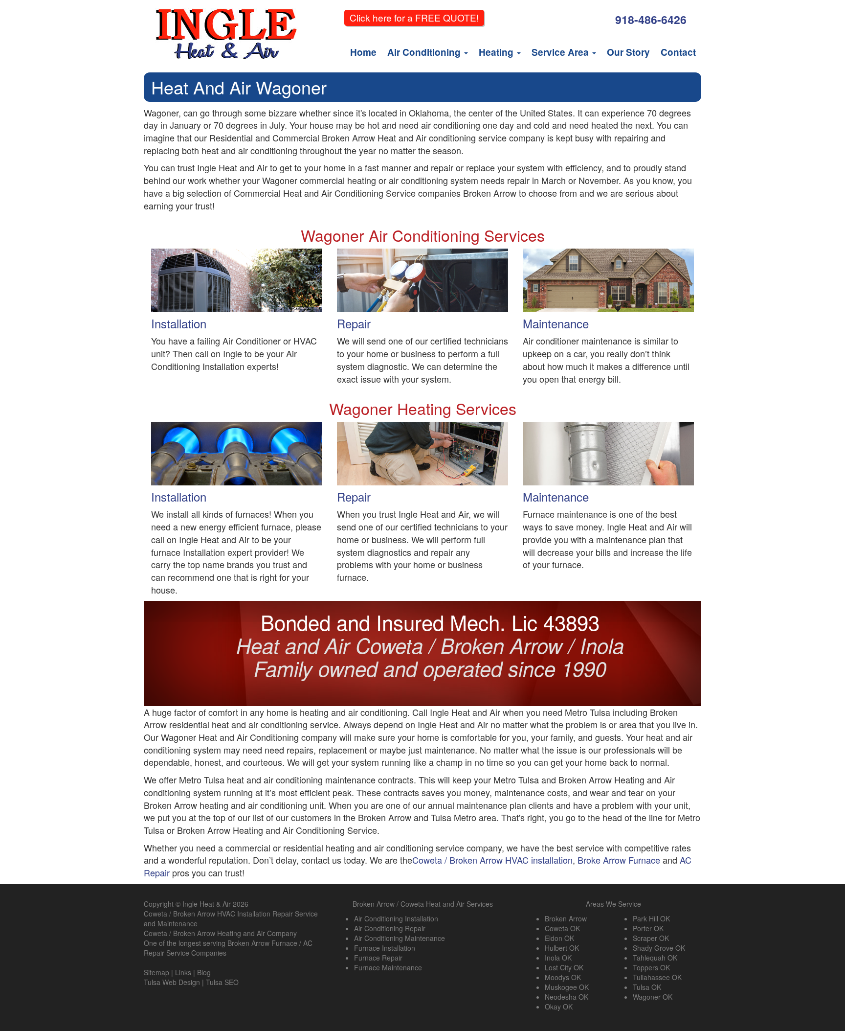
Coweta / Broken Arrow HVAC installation (492, 859)
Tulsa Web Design (172, 982)
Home (363, 52)
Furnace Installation (384, 948)
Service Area (561, 52)
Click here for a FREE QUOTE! (414, 17)
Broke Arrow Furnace (619, 859)
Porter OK (648, 928)
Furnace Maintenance (388, 967)
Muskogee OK (567, 987)
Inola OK (558, 957)
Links (183, 972)
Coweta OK (562, 928)
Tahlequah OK (655, 957)
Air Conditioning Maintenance (399, 938)
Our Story (628, 52)
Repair (354, 323)
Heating (497, 52)
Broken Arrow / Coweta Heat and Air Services (423, 904)
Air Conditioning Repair (389, 928)
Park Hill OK (651, 918)
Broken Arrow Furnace (262, 943)
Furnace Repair (378, 957)
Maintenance (556, 323)
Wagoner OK (652, 997)
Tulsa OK (647, 987)
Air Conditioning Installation (396, 918)
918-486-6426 (651, 19)
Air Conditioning (425, 52)
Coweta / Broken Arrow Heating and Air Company (220, 933)
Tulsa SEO (222, 982)
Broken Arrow (566, 918)
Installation (178, 323)
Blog (204, 972)
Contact (678, 52)
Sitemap (156, 972)
